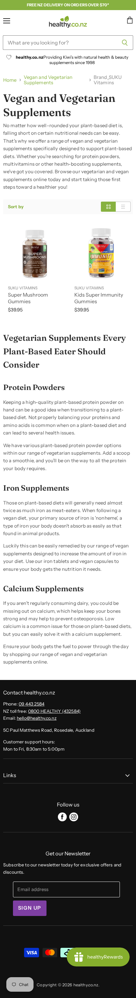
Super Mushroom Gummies (28, 298)
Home (10, 80)
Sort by (16, 206)
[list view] (123, 207)
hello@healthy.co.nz (37, 718)
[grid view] (108, 207)
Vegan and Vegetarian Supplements (48, 80)
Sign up (29, 908)
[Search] (124, 42)
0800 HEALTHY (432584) (54, 711)
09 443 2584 (32, 704)
